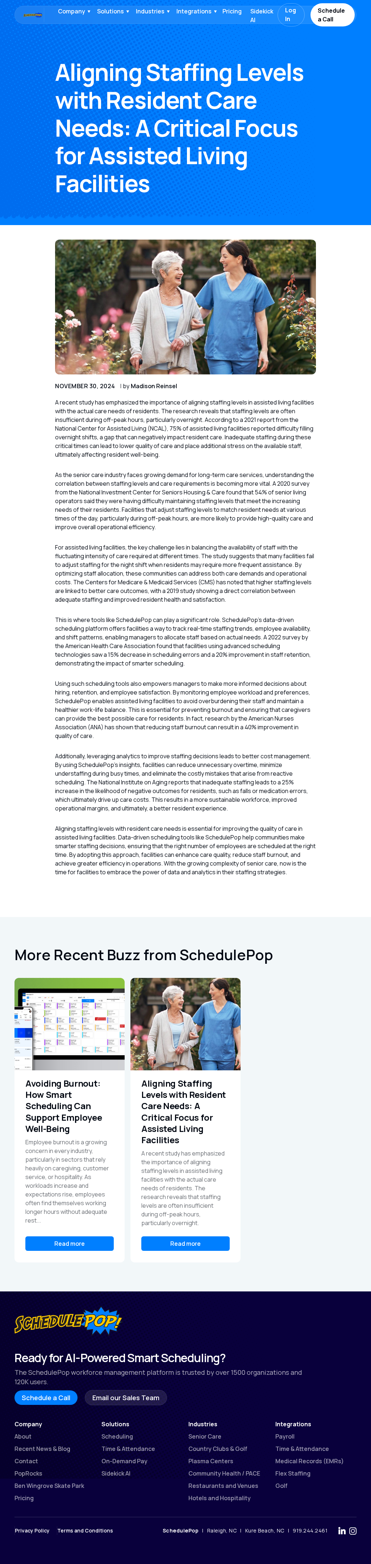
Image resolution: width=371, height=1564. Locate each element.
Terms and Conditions (85, 1530)
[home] (25, 15)
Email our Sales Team (125, 1397)
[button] (72, 12)
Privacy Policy (32, 1530)
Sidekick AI (261, 15)
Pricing (232, 11)
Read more (69, 1244)
